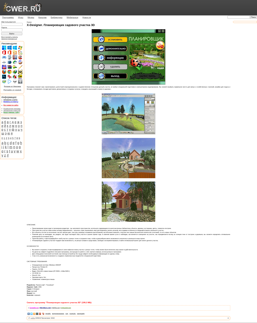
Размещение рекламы (11, 109)
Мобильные (72, 17)
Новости (86, 17)
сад (66, 313)
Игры (20, 17)
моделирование (58, 313)
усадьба (72, 313)
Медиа (31, 17)
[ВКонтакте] (28, 313)
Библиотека (56, 17)
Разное (29, 22)
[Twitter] (31, 313)
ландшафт (81, 313)
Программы (8, 17)
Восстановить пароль (9, 37)
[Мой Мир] (37, 313)
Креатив (42, 17)
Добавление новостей (11, 111)
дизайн (48, 313)
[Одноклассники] (34, 313)
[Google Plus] (40, 313)
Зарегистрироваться (9, 39)
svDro (33, 318)
